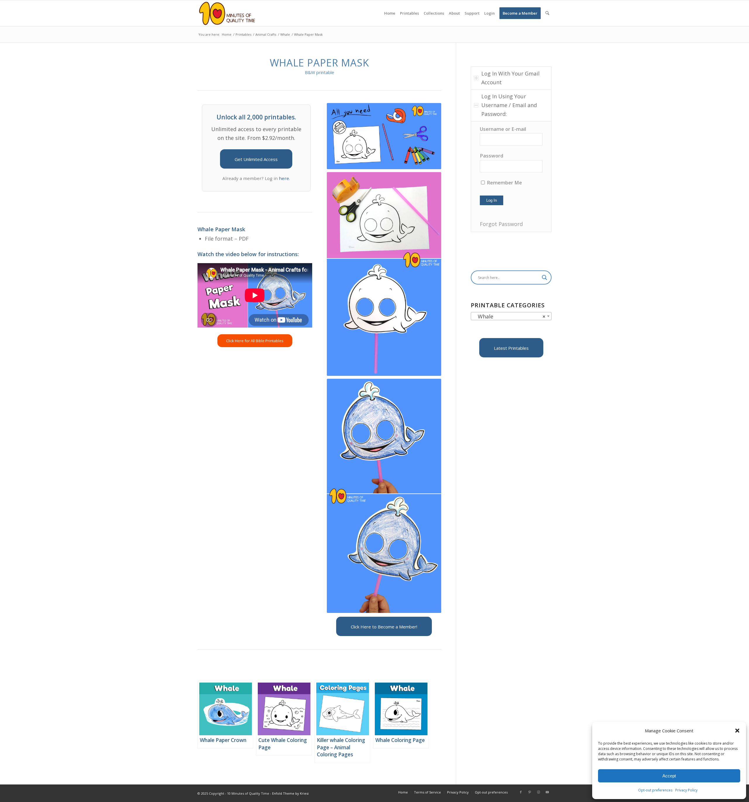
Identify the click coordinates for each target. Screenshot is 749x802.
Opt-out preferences (655, 790)
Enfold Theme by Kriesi (290, 793)
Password (491, 155)
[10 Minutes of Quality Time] (227, 13)
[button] (737, 731)
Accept (669, 775)
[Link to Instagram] (538, 792)
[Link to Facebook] (520, 792)
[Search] (547, 13)
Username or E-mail (503, 129)
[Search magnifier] (544, 277)
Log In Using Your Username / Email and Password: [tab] (509, 105)
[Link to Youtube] (547, 792)
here (284, 178)
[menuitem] (390, 13)
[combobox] (511, 316)
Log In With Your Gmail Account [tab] (510, 78)
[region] (511, 176)
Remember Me (504, 182)
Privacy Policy (686, 790)
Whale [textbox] (509, 316)
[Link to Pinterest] (529, 792)
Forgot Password (501, 223)
